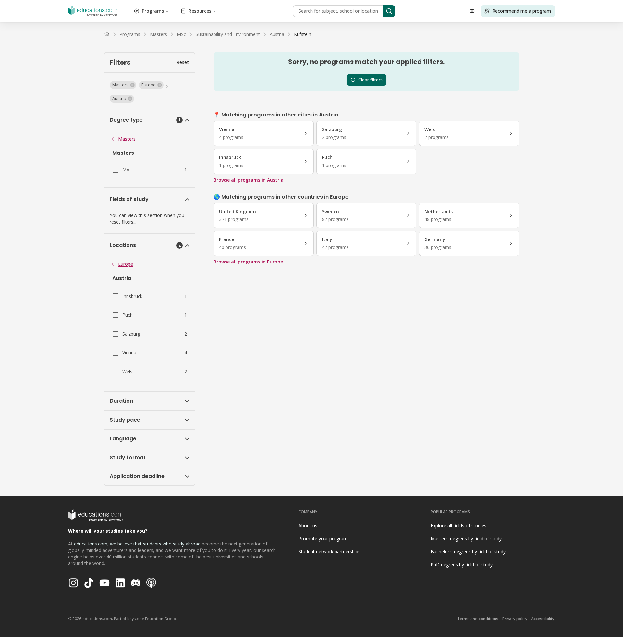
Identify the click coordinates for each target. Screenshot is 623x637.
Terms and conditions (477, 618)
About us (308, 525)
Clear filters (370, 80)
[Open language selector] (472, 11)
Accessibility (542, 618)
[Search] (389, 11)
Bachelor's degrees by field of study (468, 551)
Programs (153, 11)
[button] (123, 85)
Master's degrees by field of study (466, 538)
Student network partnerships (329, 551)
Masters (127, 139)
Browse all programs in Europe (248, 262)
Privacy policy (514, 618)
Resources (200, 11)
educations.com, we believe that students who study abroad (137, 544)
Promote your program (323, 538)
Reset (183, 62)
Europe (125, 264)
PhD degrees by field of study (462, 564)
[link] (302, 34)
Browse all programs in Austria (249, 180)
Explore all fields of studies (458, 525)
